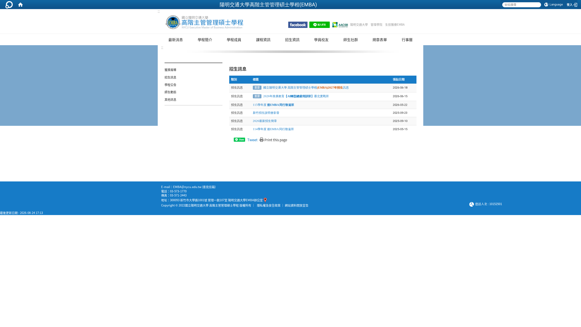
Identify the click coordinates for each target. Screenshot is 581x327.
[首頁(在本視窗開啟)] (20, 4)
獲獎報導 (170, 69)
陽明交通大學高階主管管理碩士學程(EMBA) (268, 4)
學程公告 (170, 84)
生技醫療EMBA (395, 24)
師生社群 (350, 39)
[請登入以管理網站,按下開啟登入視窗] (9, 4)
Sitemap (410, 24)
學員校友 (321, 39)
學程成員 (234, 39)
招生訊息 (170, 77)
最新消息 (175, 39)
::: (159, 11)
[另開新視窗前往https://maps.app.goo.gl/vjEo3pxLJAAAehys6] (265, 200)
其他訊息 (170, 99)
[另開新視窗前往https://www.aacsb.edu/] (340, 25)
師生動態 (170, 92)
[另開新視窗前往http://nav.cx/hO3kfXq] (319, 25)
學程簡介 (205, 39)
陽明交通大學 (359, 24)
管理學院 (376, 24)
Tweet (252, 140)
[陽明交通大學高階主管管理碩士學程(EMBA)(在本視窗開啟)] (204, 22)
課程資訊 (263, 39)
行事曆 (407, 39)
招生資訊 (292, 39)
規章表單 (379, 39)
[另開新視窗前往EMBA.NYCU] (298, 25)
